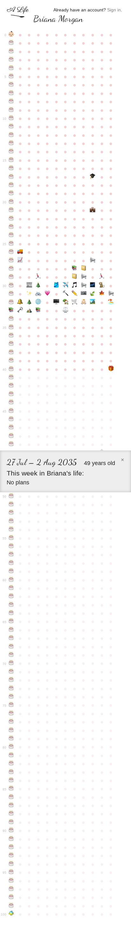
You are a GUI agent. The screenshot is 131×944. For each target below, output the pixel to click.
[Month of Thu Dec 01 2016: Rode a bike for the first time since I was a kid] (38, 294)
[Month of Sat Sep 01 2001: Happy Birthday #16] (11, 168)
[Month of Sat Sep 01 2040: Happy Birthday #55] (11, 538)
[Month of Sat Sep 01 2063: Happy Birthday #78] (11, 730)
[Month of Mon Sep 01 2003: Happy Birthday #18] (11, 185)
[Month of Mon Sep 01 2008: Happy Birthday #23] (11, 227)
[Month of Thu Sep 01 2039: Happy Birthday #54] (11, 530)
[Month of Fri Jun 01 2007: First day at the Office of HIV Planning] (92, 210)
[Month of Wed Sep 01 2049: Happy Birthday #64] (11, 613)
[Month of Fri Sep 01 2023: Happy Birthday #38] (11, 352)
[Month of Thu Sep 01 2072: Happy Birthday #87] (11, 805)
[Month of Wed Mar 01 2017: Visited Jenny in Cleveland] (65, 294)
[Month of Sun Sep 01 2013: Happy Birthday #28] (11, 269)
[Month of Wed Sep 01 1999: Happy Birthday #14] (11, 152)
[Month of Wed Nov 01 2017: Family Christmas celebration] (29, 302)
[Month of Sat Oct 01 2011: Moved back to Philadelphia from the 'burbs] (20, 252)
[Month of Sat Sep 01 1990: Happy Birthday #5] (11, 77)
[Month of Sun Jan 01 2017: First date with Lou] (47, 294)
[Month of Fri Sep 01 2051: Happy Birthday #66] (11, 630)
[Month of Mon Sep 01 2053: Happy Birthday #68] (11, 647)
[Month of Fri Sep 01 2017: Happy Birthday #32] (11, 302)
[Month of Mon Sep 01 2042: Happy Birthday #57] (11, 555)
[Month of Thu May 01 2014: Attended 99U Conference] (83, 269)
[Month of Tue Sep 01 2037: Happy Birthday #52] (11, 513)
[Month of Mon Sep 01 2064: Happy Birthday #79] (11, 739)
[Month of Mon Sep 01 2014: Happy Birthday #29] (11, 277)
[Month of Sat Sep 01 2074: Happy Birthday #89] (11, 822)
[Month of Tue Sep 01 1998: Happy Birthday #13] (11, 143)
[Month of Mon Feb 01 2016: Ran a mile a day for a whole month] (56, 286)
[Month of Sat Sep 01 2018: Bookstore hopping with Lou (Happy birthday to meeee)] (11, 311)
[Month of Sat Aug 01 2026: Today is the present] (110, 369)
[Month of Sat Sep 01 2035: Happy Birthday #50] (11, 496)
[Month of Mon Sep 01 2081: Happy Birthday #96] (11, 881)
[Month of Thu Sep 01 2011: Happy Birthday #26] (11, 252)
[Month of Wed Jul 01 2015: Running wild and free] (102, 277)
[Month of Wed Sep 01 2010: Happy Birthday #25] (11, 244)
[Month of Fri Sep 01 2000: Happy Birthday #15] (11, 160)
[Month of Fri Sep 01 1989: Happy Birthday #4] (11, 68)
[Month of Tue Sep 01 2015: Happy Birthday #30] (11, 286)
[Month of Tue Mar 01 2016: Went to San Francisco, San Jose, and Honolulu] (65, 286)
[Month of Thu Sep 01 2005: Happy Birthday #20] (11, 202)
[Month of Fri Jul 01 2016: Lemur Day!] (102, 286)
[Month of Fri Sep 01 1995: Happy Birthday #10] (11, 118)
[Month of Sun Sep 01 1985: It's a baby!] (11, 35)
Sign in (114, 9)
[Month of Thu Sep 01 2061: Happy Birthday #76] (11, 714)
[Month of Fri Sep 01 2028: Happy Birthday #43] (11, 394)
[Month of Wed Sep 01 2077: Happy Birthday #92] (11, 847)
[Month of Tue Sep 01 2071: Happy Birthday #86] (11, 797)
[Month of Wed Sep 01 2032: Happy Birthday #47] (11, 428)
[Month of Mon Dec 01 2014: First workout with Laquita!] (38, 277)
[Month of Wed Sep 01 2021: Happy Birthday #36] (11, 336)
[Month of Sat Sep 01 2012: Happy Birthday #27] (11, 261)
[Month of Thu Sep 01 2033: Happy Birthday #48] (11, 436)
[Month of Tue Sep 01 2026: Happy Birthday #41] (11, 377)
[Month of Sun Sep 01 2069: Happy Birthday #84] (11, 780)
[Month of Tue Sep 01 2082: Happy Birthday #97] (11, 889)
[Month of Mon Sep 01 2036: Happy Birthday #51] (11, 505)
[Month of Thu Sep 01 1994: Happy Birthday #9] (11, 110)
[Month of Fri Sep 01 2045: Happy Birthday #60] (11, 580)
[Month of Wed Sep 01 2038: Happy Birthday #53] (11, 521)
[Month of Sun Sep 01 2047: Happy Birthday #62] (11, 596)
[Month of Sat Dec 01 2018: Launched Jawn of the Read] (38, 311)
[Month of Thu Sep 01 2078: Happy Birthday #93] (11, 856)
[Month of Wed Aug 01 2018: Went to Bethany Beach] (110, 302)
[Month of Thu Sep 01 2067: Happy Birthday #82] (11, 764)
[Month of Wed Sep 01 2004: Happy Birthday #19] (11, 193)
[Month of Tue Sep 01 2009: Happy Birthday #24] (11, 235)
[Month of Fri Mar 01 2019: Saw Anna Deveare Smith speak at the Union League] (65, 311)
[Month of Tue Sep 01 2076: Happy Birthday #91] (11, 839)
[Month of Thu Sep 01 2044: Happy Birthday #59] (11, 571)
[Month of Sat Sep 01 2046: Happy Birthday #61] (11, 588)
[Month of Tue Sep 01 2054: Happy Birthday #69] (11, 655)
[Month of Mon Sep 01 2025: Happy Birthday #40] (11, 369)
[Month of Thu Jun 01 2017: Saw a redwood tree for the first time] (92, 294)
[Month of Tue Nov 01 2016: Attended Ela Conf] (29, 294)
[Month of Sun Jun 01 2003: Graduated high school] (92, 177)
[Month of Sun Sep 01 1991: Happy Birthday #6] (11, 85)
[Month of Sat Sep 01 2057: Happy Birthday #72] (11, 680)
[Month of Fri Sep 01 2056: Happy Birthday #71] (11, 672)
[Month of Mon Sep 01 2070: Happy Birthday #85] (11, 789)
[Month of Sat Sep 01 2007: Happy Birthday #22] (11, 219)
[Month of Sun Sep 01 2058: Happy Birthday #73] (11, 689)
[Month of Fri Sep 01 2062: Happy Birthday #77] (11, 722)
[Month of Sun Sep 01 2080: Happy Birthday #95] (11, 872)
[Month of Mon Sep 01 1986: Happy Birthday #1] (11, 43)
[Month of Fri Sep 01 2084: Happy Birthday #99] (11, 906)
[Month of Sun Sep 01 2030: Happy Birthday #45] (11, 411)
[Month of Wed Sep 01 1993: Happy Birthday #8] (11, 102)
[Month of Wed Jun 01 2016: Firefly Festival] (92, 286)
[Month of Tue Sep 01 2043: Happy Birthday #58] (11, 563)
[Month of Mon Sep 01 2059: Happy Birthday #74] (11, 697)
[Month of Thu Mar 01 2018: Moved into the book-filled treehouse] (65, 302)
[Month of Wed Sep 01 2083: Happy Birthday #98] (11, 897)
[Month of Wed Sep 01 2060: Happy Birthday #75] (11, 705)
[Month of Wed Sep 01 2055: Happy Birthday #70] (11, 663)
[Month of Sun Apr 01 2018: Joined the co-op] (74, 302)
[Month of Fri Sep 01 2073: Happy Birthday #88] (11, 814)
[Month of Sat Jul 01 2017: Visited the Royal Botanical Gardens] (102, 294)
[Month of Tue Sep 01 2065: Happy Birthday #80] (11, 747)
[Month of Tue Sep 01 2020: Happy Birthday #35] (11, 327)
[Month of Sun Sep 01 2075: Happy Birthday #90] (11, 830)
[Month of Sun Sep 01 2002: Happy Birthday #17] (11, 177)
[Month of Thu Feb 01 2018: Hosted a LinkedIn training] (56, 302)
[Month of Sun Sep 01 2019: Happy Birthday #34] (11, 319)
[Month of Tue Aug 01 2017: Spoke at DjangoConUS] (110, 294)
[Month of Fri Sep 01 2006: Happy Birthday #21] (11, 210)
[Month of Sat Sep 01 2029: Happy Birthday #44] (11, 403)
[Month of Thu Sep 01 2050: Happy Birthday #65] (11, 621)
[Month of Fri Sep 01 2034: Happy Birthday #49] (11, 444)
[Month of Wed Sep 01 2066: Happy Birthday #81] (11, 755)
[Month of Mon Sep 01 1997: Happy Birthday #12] (11, 135)
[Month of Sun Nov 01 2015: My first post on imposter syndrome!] (29, 286)
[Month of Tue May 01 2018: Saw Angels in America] (83, 302)
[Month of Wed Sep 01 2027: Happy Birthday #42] (11, 386)
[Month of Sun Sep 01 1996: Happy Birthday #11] (11, 127)
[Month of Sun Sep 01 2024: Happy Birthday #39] (11, 361)
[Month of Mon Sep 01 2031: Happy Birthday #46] (11, 419)
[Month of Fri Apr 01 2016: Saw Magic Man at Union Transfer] (74, 286)
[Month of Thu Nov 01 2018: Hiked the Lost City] (29, 311)
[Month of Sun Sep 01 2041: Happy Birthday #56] (11, 546)
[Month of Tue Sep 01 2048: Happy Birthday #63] (11, 605)
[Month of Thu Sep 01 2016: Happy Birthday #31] (11, 294)
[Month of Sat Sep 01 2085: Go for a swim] (11, 914)
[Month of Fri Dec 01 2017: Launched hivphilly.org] (38, 302)
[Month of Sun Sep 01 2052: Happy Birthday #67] (11, 638)
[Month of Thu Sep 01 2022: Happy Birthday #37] (11, 344)
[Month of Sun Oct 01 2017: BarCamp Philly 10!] (20, 302)
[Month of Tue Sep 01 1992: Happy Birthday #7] (11, 93)
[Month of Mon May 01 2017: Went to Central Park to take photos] (83, 294)
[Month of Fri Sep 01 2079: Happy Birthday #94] (11, 864)
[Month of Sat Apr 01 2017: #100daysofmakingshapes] (74, 294)
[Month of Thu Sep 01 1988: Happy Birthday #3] (11, 60)
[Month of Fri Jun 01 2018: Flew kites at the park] (92, 302)
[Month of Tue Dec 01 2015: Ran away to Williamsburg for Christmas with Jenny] (38, 286)
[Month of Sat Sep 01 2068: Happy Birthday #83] (11, 772)
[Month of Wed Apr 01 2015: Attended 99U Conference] (74, 277)
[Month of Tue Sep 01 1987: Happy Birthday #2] (11, 52)
